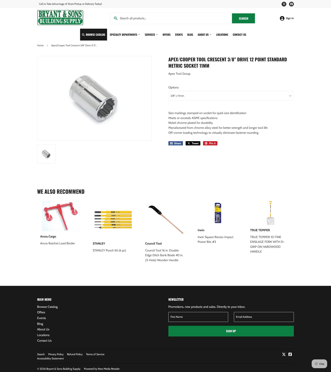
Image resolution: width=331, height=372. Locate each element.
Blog (190, 34)
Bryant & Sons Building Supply (63, 368)
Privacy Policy (56, 354)
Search (247, 18)
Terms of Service (95, 354)
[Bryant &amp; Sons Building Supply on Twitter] (284, 355)
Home (40, 45)
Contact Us (239, 34)
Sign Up (231, 331)
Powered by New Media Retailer (102, 368)
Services (150, 34)
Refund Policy (75, 354)
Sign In (290, 18)
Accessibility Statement (50, 358)
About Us (203, 34)
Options (173, 87)
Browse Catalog (95, 34)
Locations (222, 34)
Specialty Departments (124, 34)
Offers (166, 34)
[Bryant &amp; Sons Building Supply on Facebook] (290, 355)
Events (179, 34)
